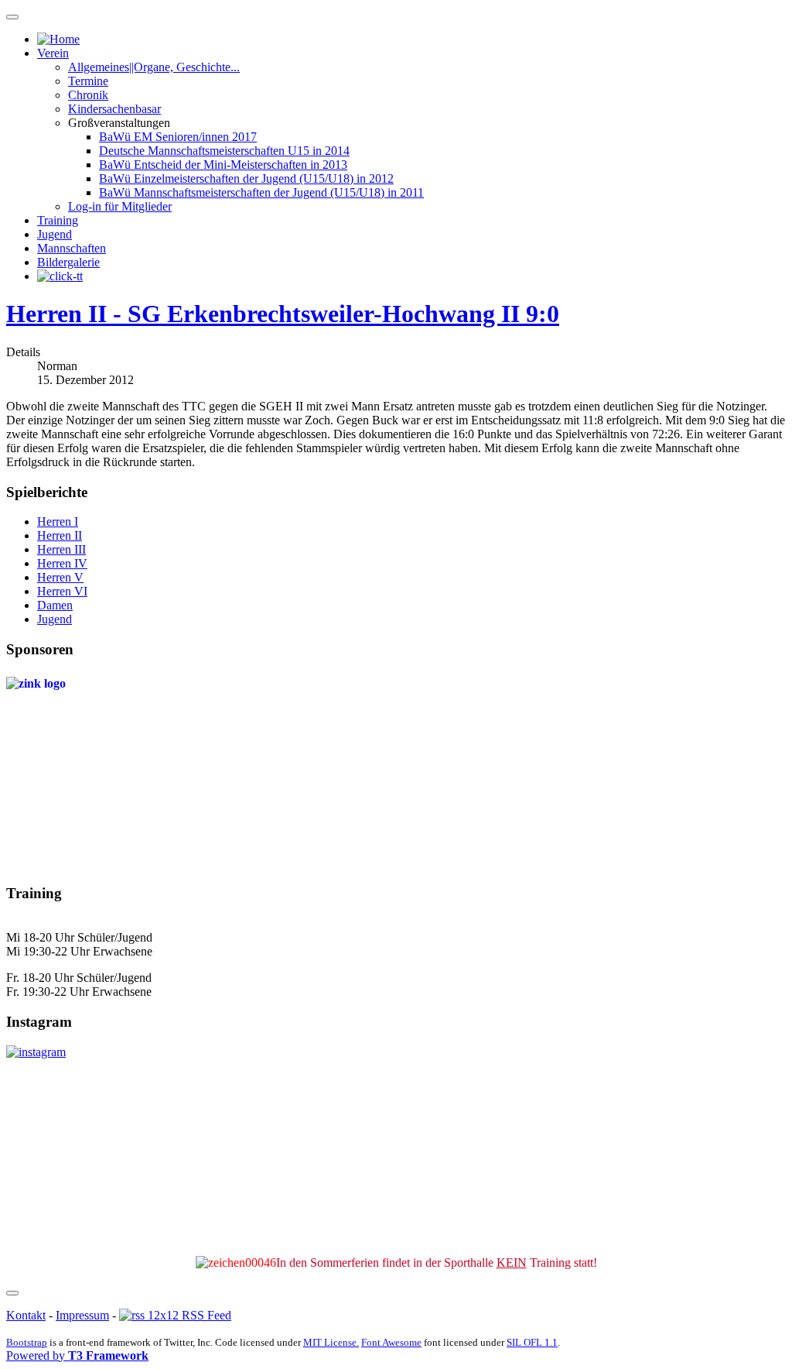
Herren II (59, 535)
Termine (88, 80)
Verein (53, 53)
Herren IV (62, 563)
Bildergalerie (68, 262)
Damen (55, 605)
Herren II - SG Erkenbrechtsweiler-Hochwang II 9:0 (282, 314)
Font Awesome (391, 1342)
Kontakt (26, 1315)
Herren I (57, 521)
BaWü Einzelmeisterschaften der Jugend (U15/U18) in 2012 (246, 178)
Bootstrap (26, 1342)
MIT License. (331, 1342)
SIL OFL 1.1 (532, 1342)
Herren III (61, 549)
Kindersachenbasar (114, 108)
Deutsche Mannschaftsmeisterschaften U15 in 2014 (224, 150)
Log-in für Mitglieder (120, 206)
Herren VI (62, 591)
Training (57, 220)
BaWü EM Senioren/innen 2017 (178, 136)
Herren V (60, 577)
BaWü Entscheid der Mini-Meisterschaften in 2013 (223, 164)
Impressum (82, 1315)
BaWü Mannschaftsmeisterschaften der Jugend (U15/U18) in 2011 (261, 192)
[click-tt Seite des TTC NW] (60, 276)
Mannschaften (71, 248)
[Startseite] (58, 39)
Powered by (77, 1355)
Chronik (88, 94)
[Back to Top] (12, 1293)
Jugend (54, 234)
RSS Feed (205, 1315)
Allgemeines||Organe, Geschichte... (154, 67)
